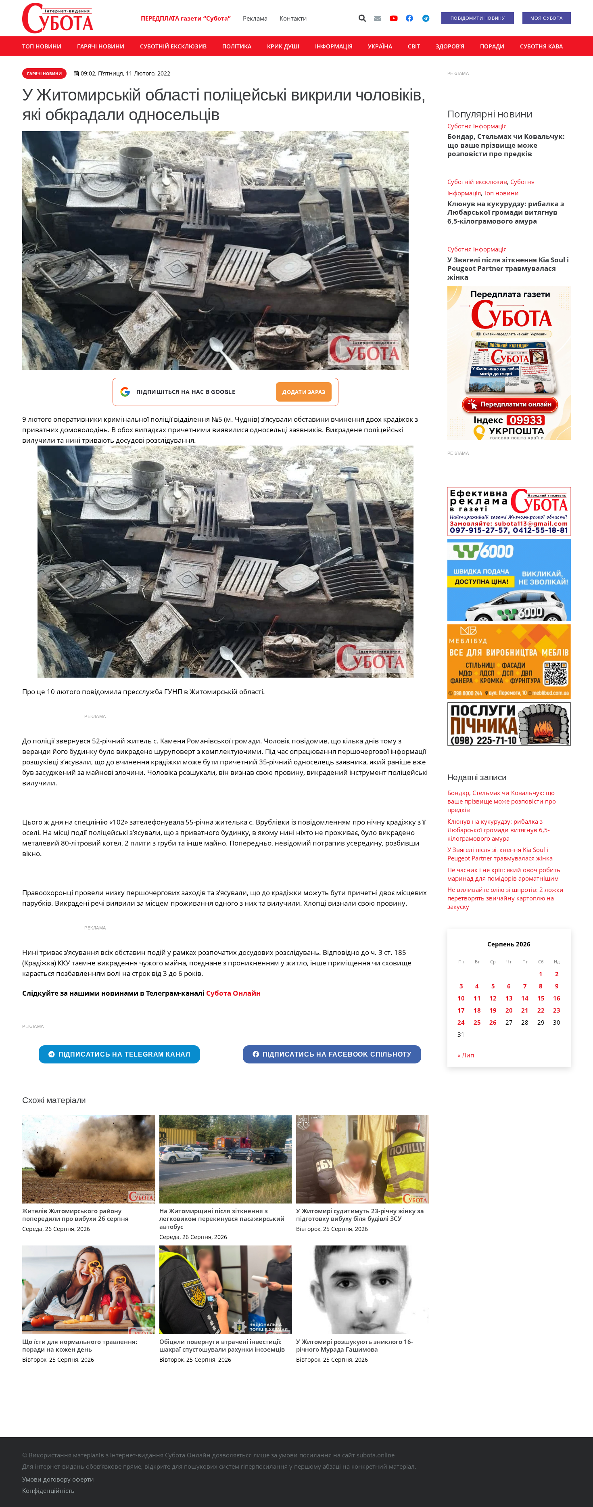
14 (524, 998)
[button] (363, 18)
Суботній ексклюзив (477, 182)
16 (556, 998)
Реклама (255, 18)
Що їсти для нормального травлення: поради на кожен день (79, 1345)
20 (509, 1010)
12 (493, 998)
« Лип (465, 1055)
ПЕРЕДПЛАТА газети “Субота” (186, 18)
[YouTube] (393, 18)
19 (493, 1010)
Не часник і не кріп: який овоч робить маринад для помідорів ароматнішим (503, 874)
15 (541, 998)
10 (461, 998)
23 (556, 1010)
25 (477, 1022)
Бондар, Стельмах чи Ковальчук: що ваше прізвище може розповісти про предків (506, 145)
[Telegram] (425, 18)
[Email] (377, 18)
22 (541, 1010)
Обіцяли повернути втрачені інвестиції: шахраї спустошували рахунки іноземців (222, 1345)
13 (509, 998)
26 (493, 1022)
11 (477, 998)
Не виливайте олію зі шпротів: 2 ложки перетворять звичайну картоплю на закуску (505, 897)
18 (477, 1010)
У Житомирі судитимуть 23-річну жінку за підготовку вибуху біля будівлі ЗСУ (360, 1215)
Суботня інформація (477, 126)
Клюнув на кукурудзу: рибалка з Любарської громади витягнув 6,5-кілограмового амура (505, 212)
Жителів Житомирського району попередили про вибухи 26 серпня (75, 1215)
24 (461, 1022)
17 (461, 1010)
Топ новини (501, 193)
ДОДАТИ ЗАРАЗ (303, 392)
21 (524, 1010)
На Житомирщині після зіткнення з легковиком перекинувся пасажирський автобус (221, 1219)
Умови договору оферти (58, 1479)
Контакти (293, 18)
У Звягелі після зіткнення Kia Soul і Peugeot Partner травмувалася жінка (508, 268)
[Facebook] (409, 18)
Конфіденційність (48, 1490)
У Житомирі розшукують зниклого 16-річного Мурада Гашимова (354, 1345)
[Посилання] (57, 18)
